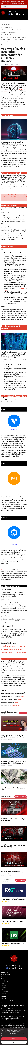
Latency (22, 288)
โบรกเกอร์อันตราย (5, 976)
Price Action (7, 91)
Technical (4, 987)
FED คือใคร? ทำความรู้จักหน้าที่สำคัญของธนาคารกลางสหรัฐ (13, 846)
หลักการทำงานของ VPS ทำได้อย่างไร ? (11, 29)
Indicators (20, 89)
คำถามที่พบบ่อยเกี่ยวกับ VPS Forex (10, 42)
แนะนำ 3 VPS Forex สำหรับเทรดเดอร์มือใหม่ (12, 39)
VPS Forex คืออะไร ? (6, 27)
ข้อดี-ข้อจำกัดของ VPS (7, 34)
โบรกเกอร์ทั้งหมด (20, 880)
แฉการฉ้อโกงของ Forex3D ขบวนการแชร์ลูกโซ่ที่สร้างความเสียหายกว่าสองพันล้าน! (13, 736)
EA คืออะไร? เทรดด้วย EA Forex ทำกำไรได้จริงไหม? (13, 646)
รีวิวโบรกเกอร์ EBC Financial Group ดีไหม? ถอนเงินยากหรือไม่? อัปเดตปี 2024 (13, 922)
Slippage (6, 290)
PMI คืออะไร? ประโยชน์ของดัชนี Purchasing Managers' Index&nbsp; (13, 872)
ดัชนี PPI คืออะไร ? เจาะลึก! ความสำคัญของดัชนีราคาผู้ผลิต (13, 819)
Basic (3, 983)
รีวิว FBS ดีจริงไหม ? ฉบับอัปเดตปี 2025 (13, 943)
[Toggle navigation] (2, 17)
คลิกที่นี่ (22, 696)
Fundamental (4, 985)
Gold (3, 989)
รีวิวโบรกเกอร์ (4, 979)
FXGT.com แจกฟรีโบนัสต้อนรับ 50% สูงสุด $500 (13, 900)
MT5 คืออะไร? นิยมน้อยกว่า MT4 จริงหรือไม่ (11, 649)
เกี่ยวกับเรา (4, 998)
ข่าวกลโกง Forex (5, 974)
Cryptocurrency (5, 991)
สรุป (2, 44)
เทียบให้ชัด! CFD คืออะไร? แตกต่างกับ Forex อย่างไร (13, 652)
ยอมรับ (14, 1038)
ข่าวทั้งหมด (23, 713)
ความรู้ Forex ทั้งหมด (20, 796)
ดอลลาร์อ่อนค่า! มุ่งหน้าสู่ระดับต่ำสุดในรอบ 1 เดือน (13, 788)
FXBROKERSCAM (16, 706)
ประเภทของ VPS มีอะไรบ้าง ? (8, 32)
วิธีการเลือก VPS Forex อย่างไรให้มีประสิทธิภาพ (13, 37)
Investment (4, 993)
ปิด (14, 1042)
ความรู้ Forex (4, 981)
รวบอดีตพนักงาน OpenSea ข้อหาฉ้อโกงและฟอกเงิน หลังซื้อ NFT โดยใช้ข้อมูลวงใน (14, 762)
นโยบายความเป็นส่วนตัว (7, 1001)
